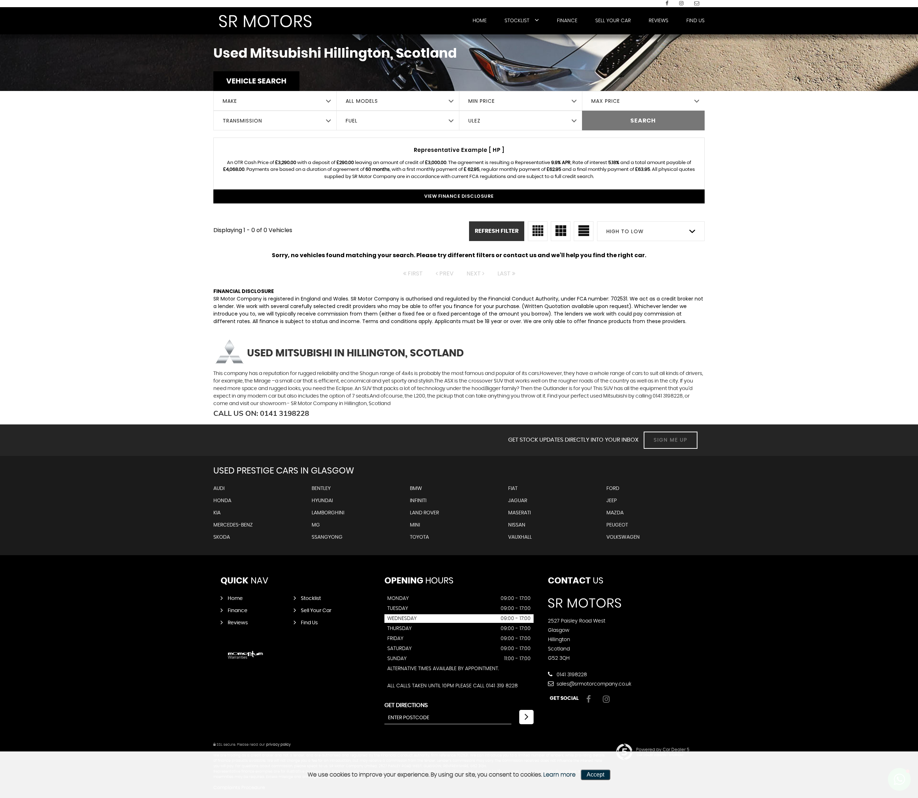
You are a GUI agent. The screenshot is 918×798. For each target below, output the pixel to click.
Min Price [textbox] (481, 101)
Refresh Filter (497, 231)
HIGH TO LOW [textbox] (625, 231)
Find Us (695, 20)
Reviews (658, 20)
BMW (416, 488)
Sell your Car (613, 20)
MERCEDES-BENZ (233, 525)
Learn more (559, 775)
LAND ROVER (424, 512)
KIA (217, 512)
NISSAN (516, 525)
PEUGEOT (617, 525)
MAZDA (615, 512)
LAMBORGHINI (328, 512)
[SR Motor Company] (265, 21)
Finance (567, 20)
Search (643, 121)
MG (316, 525)
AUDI (218, 488)
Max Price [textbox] (605, 101)
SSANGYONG (327, 537)
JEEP (611, 500)
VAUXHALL (520, 537)
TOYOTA (419, 537)
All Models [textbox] (362, 101)
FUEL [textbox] (352, 120)
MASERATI (519, 512)
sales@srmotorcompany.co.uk (593, 684)
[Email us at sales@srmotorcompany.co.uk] (697, 3)
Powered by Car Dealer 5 (662, 749)
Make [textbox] (230, 101)
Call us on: (261, 413)
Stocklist (517, 20)
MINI (415, 525)
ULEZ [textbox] (474, 120)
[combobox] (274, 101)
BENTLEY (321, 488)
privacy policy (278, 744)
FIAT (512, 488)
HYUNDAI (322, 500)
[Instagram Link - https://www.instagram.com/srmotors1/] (681, 3)
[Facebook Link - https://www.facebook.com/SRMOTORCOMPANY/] (667, 3)
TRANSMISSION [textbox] (242, 120)
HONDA (222, 500)
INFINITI (418, 500)
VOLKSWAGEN (623, 537)
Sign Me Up (670, 440)
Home (480, 20)
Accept (595, 774)
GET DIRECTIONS (406, 705)
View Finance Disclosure (459, 196)
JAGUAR (517, 500)
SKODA (221, 537)
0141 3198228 (571, 674)
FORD (612, 488)
